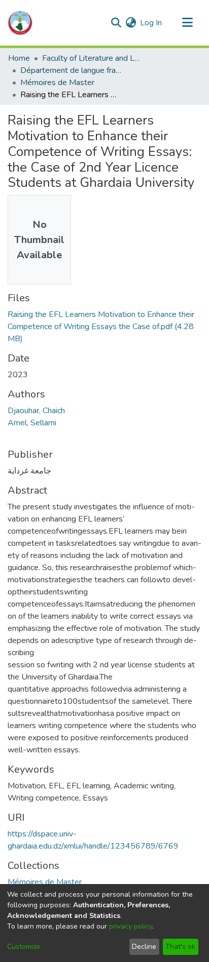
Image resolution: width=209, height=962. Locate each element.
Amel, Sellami (32, 422)
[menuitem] (130, 23)
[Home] (20, 22)
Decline (144, 946)
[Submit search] (116, 23)
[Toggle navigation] (187, 22)
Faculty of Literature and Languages (93, 58)
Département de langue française (71, 70)
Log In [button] (151, 22)
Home (19, 58)
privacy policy (130, 926)
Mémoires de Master (57, 82)
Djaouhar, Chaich (36, 410)
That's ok (180, 946)
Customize (23, 946)
